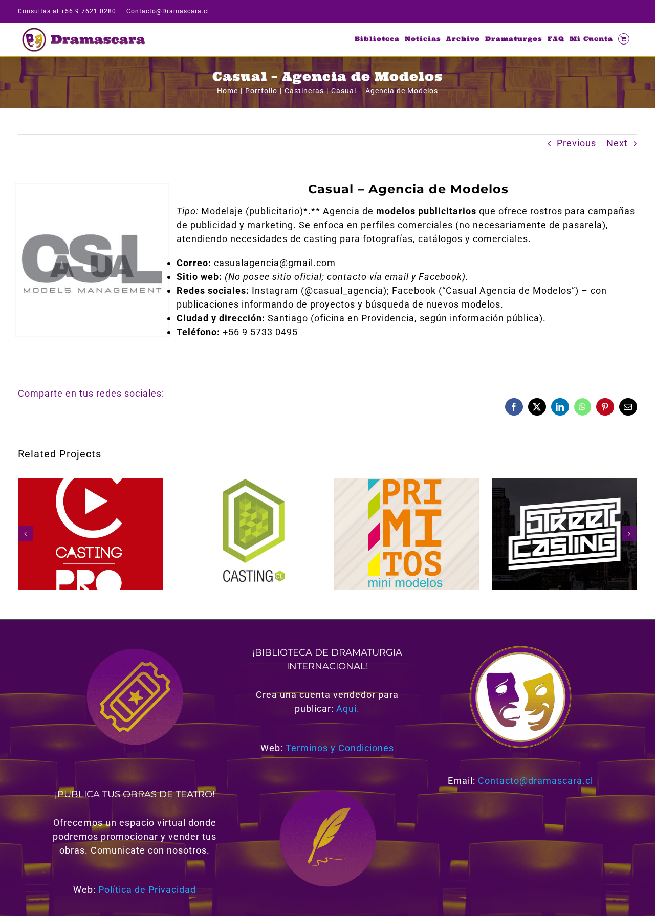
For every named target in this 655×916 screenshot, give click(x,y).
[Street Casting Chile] (564, 483)
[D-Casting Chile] (248, 483)
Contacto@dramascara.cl (535, 780)
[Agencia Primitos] (406, 483)
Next (617, 143)
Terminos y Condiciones (340, 748)
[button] (25, 533)
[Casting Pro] (90, 483)
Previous (576, 143)
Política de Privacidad (147, 889)
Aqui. (348, 708)
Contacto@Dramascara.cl (167, 11)
